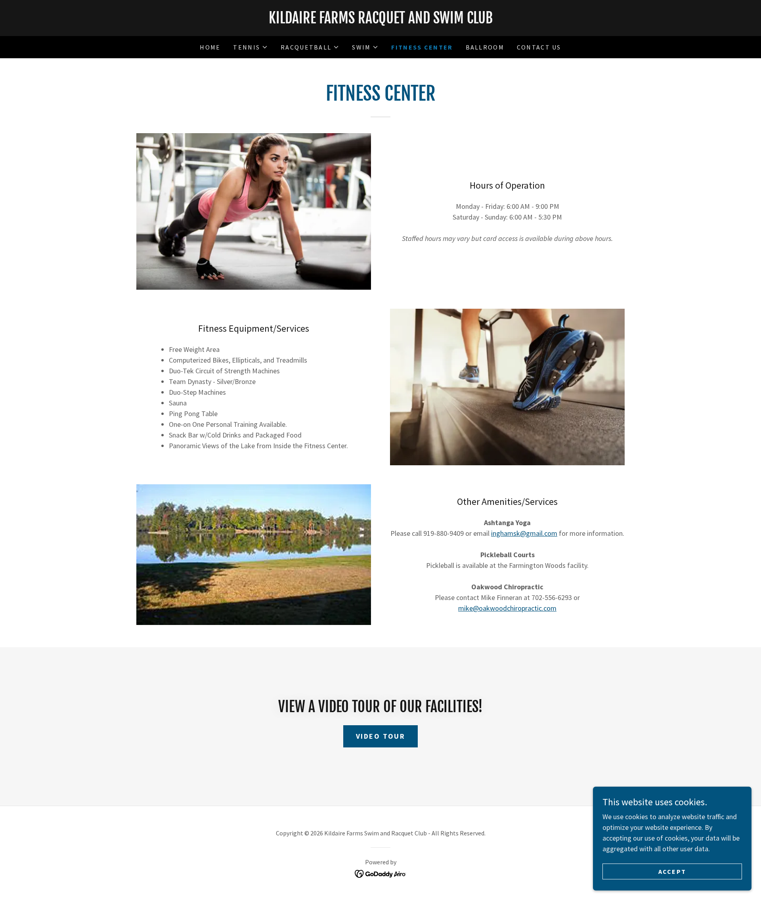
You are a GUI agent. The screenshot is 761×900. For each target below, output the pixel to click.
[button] (250, 47)
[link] (380, 20)
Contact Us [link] (539, 47)
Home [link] (210, 47)
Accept (672, 871)
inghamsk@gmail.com (524, 533)
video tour (380, 736)
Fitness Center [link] (422, 47)
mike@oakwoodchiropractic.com (507, 608)
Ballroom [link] (485, 47)
